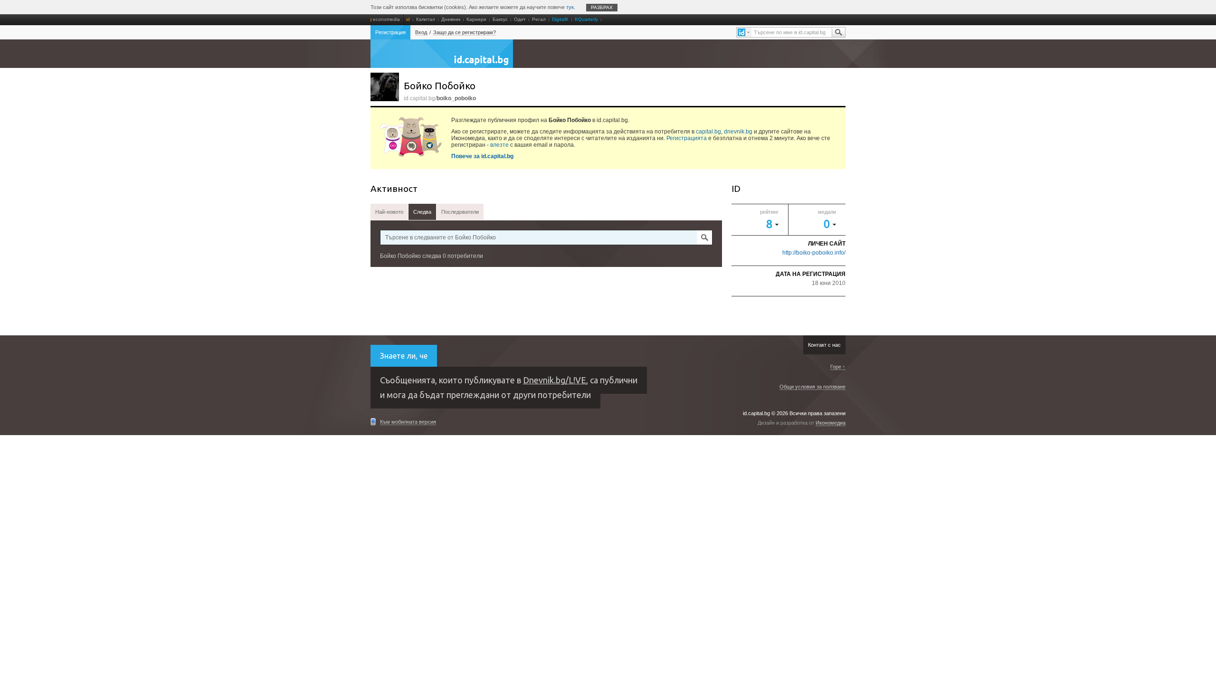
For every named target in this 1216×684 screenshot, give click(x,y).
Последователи (460, 212)
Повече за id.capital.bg (482, 156)
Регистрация (390, 32)
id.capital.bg (441, 58)
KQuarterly (586, 19)
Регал (539, 19)
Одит (520, 19)
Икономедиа (831, 423)
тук (570, 7)
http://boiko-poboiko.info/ (814, 252)
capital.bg (708, 131)
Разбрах (602, 7)
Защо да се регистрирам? (464, 32)
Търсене (838, 32)
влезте (499, 145)
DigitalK (560, 19)
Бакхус (500, 19)
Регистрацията (686, 138)
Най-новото (389, 212)
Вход (421, 32)
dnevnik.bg (738, 131)
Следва (422, 212)
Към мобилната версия (408, 422)
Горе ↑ (838, 367)
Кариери (476, 19)
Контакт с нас (824, 345)
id (408, 19)
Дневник (450, 19)
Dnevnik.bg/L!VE (554, 380)
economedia (386, 19)
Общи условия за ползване (812, 387)
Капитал (425, 19)
